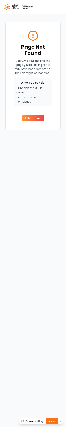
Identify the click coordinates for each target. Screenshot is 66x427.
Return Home (33, 118)
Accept (52, 421)
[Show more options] (60, 421)
